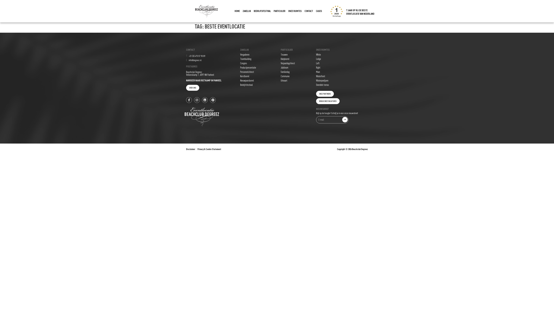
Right (318, 67)
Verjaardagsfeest (288, 63)
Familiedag (285, 72)
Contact (309, 11)
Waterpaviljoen (322, 80)
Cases (319, 11)
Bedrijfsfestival (262, 11)
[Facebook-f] (189, 100)
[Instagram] (197, 100)
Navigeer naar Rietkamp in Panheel (203, 80)
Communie (285, 76)
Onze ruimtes (295, 11)
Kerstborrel (244, 76)
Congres (243, 63)
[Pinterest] (213, 100)
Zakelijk (247, 11)
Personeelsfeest (247, 72)
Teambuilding (245, 59)
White (318, 54)
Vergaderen (244, 54)
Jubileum (284, 67)
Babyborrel (285, 59)
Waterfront (320, 76)
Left (317, 63)
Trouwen (284, 54)
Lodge (318, 59)
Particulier (279, 11)
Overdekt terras (322, 85)
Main (318, 72)
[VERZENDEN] (345, 120)
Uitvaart (284, 80)
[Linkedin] (205, 100)
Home (237, 11)
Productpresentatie (248, 67)
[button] (325, 94)
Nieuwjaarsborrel (247, 80)
